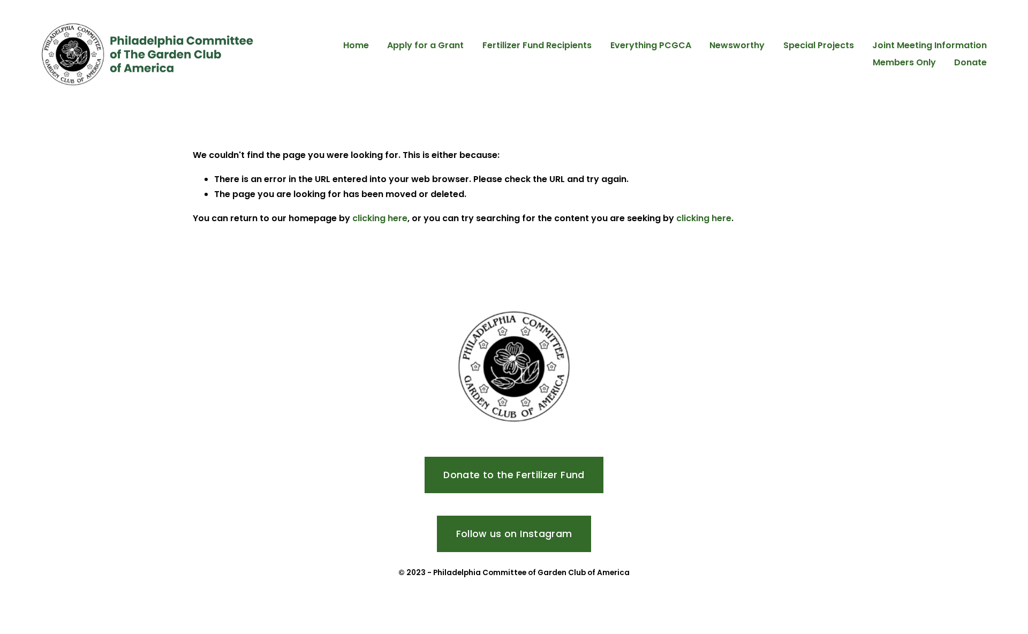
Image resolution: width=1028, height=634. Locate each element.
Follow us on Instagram (514, 533)
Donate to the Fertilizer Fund (513, 475)
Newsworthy (737, 45)
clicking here (379, 218)
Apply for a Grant (425, 45)
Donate (970, 62)
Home (356, 45)
